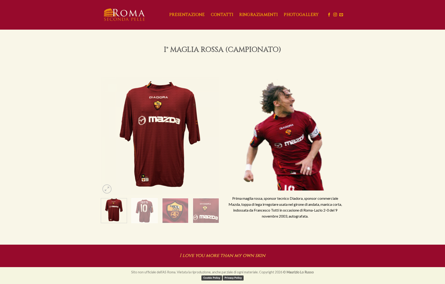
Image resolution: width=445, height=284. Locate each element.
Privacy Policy (233, 277)
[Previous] (109, 135)
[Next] (211, 135)
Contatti (222, 15)
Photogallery (301, 15)
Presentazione (187, 15)
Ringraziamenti (258, 15)
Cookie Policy (211, 277)
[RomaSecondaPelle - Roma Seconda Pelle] (131, 15)
